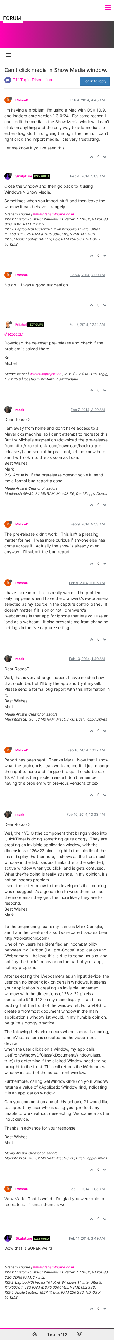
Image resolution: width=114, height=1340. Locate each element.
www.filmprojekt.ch (45, 374)
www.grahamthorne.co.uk (54, 214)
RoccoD (22, 100)
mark (19, 410)
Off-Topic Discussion (32, 79)
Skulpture (23, 176)
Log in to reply (94, 81)
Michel (21, 324)
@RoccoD (13, 334)
